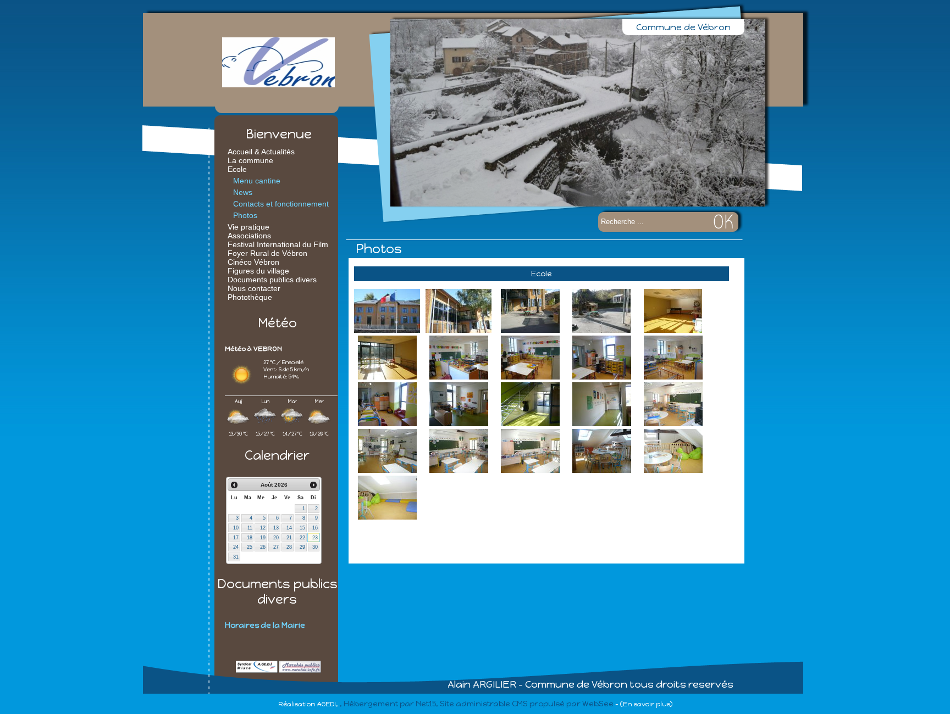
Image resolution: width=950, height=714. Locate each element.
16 (315, 528)
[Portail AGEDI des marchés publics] (300, 670)
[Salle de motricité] (673, 312)
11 (249, 528)
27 (276, 547)
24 (236, 547)
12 (263, 528)
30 (315, 547)
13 (276, 528)
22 (302, 537)
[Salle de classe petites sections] (458, 359)
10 (236, 528)
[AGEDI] (257, 670)
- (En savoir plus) (643, 704)
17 (236, 537)
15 (302, 528)
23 (315, 537)
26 (263, 547)
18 (249, 537)
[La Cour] (530, 312)
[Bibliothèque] (601, 452)
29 (302, 547)
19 (263, 537)
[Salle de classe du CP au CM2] (673, 405)
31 (236, 557)
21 (289, 537)
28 (289, 547)
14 (289, 528)
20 (276, 537)
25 (249, 547)
